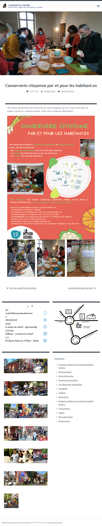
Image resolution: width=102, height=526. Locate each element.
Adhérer (62, 393)
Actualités (62, 388)
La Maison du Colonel (19, 5)
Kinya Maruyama (65, 376)
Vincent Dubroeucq (54, 522)
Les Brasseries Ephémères (70, 384)
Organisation (67, 91)
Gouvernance (64, 408)
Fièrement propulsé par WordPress (16, 522)
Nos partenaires (65, 417)
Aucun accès (64, 421)
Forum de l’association (68, 380)
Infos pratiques (65, 372)
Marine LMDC (50, 91)
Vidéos (61, 413)
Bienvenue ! (63, 397)
